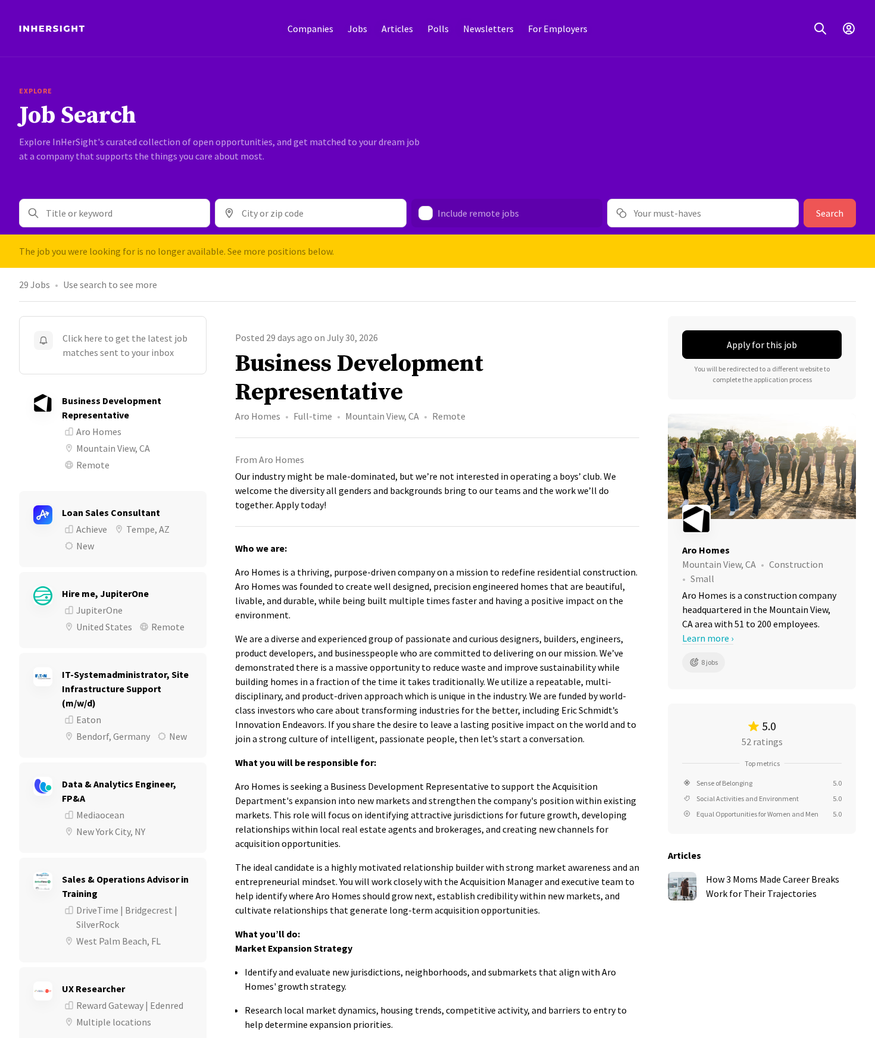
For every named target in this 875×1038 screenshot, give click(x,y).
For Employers (558, 29)
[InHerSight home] (52, 28)
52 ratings (762, 742)
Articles (397, 29)
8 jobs (709, 662)
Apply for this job (762, 345)
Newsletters (488, 29)
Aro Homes (257, 416)
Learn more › (707, 638)
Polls (438, 29)
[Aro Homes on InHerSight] (762, 519)
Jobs (357, 29)
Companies (310, 29)
